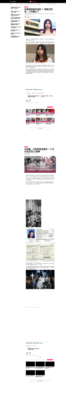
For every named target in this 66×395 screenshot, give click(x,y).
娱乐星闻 (12, 6)
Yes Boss (40, 345)
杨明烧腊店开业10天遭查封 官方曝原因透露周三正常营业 (15, 24)
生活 (15, 35)
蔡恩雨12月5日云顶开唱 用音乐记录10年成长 (16, 33)
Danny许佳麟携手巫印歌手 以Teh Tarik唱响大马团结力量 (15, 36)
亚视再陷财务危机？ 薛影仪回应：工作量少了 (15, 8)
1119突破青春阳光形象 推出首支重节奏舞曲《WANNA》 (15, 21)
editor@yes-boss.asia (38, 89)
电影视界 (13, 16)
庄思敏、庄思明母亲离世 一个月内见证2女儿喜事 (15, 12)
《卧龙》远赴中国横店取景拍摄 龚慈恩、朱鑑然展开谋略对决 (15, 18)
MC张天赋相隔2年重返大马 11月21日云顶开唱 (15, 30)
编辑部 (28, 17)
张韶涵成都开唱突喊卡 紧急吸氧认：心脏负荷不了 (16, 27)
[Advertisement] (40, 81)
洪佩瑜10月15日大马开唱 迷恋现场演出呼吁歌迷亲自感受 (15, 15)
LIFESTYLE (12, 35)
